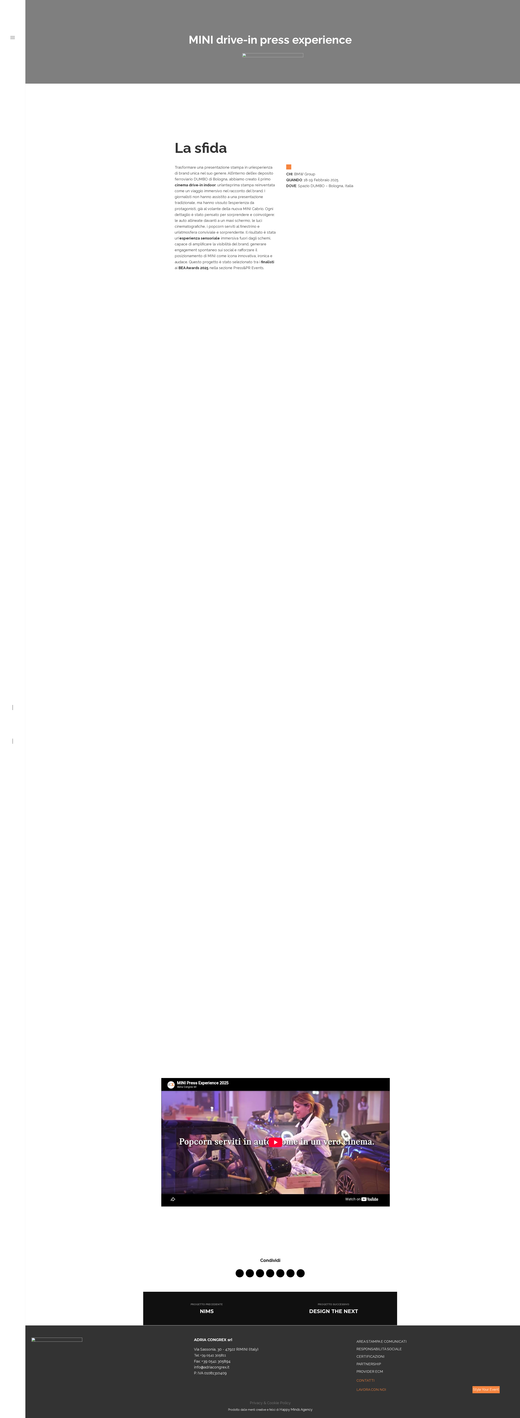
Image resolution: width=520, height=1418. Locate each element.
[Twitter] (13, 727)
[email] (301, 1273)
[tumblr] (290, 1273)
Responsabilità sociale (379, 1349)
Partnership (368, 1364)
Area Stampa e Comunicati (381, 1341)
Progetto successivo (333, 1304)
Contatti (365, 1380)
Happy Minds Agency (296, 1409)
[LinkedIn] (13, 721)
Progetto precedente (207, 1304)
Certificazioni (370, 1356)
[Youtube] (13, 715)
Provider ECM (369, 1371)
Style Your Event (486, 1389)
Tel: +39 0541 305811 (210, 1355)
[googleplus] (270, 1273)
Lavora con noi (371, 1390)
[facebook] (240, 1273)
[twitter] (250, 1273)
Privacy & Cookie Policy (270, 1403)
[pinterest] (280, 1273)
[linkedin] (260, 1273)
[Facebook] (13, 734)
